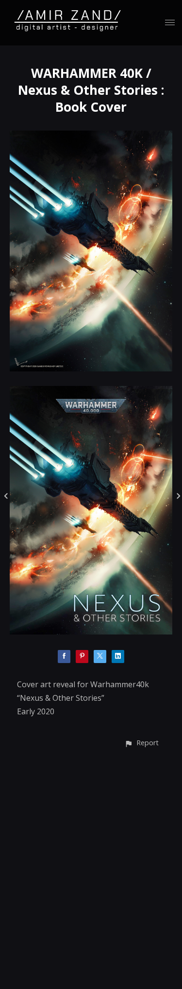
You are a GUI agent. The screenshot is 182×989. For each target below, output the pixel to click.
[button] (141, 743)
